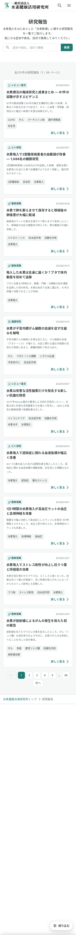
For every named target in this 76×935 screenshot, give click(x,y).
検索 (67, 47)
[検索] (60, 5)
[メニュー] (69, 5)
